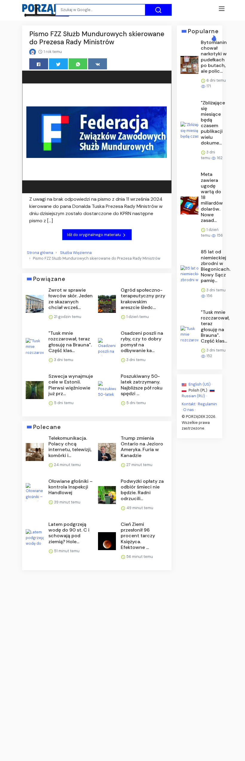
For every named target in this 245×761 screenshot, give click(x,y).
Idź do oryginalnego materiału (94, 234)
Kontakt (188, 404)
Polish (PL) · (199, 389)
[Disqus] (96, 654)
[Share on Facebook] (38, 63)
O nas (188, 409)
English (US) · (200, 384)
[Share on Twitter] (58, 63)
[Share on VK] (97, 63)
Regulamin (207, 404)
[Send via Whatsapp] (78, 63)
